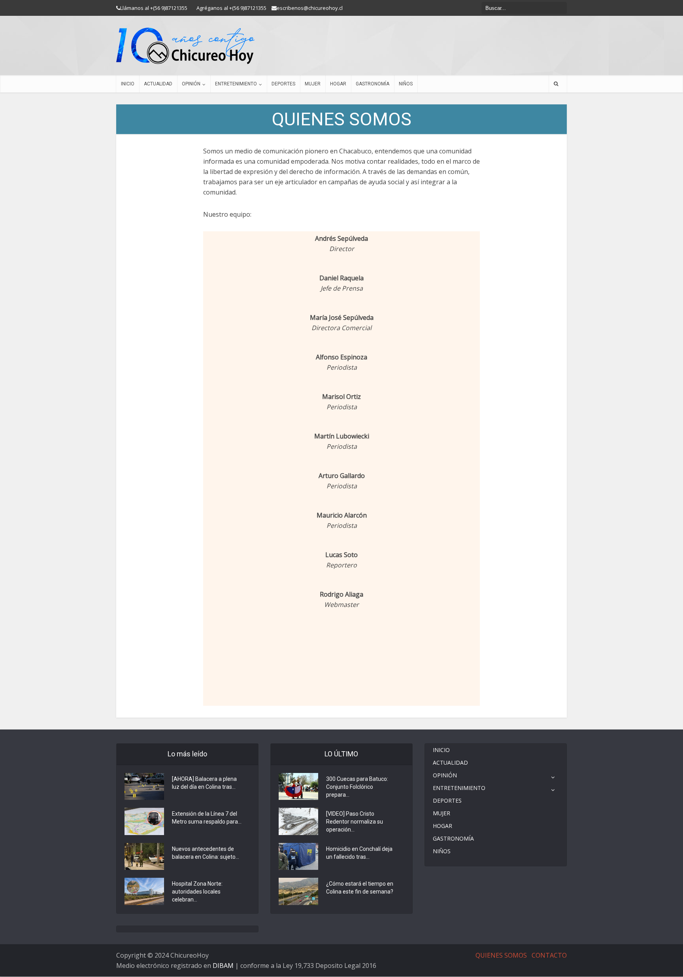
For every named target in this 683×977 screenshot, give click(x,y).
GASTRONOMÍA (372, 84)
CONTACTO (549, 955)
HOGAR (338, 84)
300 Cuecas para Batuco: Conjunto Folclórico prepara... (357, 787)
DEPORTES (283, 84)
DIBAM (223, 965)
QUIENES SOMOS (501, 955)
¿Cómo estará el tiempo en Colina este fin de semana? (359, 888)
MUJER (313, 84)
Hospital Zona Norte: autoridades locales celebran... (197, 892)
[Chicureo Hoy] (185, 46)
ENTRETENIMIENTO (236, 84)
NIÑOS (406, 84)
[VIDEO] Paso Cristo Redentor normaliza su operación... (354, 822)
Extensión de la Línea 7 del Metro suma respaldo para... (207, 818)
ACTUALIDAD (158, 84)
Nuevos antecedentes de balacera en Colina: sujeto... (205, 853)
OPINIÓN (191, 84)
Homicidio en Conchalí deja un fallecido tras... (359, 853)
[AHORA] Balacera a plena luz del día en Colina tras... (204, 783)
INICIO (127, 84)
